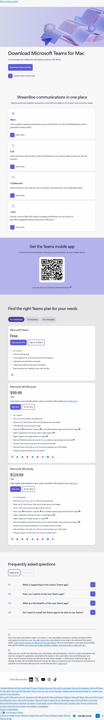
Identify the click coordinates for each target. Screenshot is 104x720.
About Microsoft (60, 703)
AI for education (13, 694)
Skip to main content (9, 1)
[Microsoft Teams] (12, 375)
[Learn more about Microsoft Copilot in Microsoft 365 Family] (79, 511)
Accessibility (32, 706)
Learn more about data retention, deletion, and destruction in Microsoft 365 (55, 645)
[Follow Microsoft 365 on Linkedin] (31, 679)
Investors (3, 706)
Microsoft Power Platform (60, 697)
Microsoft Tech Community (86, 700)
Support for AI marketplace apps (61, 700)
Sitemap (24, 715)
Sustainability (42, 706)
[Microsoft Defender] (48, 457)
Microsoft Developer (26, 700)
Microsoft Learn (41, 700)
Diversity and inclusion (17, 706)
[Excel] (22, 457)
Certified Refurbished (8, 688)
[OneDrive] (43, 457)
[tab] (16, 319)
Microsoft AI (5, 697)
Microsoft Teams (78, 697)
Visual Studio (41, 703)
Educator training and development (69, 691)
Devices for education (80, 688)
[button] (86, 716)
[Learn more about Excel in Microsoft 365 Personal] (23, 429)
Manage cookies (56, 715)
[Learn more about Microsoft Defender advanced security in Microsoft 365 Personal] (73, 440)
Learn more (62, 663)
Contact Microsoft (36, 715)
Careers (50, 703)
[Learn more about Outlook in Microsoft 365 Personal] (40, 429)
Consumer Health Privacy (10, 715)
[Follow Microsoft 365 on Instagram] (49, 679)
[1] (9, 634)
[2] (9, 650)
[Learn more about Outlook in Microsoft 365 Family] (40, 511)
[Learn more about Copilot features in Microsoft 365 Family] (54, 515)
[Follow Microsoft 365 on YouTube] (43, 679)
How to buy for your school (43, 691)
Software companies (27, 703)
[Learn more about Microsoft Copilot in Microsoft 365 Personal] (79, 429)
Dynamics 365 (32, 697)
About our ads (6, 718)
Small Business (6, 700)
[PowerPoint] (27, 457)
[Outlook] (32, 457)
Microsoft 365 (43, 697)
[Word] (17, 457)
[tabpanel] (51, 435)
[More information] (71, 287)
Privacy (47, 715)
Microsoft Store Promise (28, 688)
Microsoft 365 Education (21, 691)
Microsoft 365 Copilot (94, 697)
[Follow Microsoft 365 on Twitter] (37, 679)
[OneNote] (38, 457)
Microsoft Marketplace (9, 703)
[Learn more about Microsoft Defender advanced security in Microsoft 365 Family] (79, 522)
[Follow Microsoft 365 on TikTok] (55, 679)
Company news (74, 703)
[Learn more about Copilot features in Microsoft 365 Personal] (54, 432)
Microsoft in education (62, 688)
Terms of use (69, 715)
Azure (15, 700)
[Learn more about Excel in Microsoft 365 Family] (23, 511)
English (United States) (9, 709)
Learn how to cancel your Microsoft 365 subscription (35, 643)
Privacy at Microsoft (89, 703)
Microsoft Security (17, 697)
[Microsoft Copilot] (12, 457)
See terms (73, 401)
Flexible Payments (45, 688)
